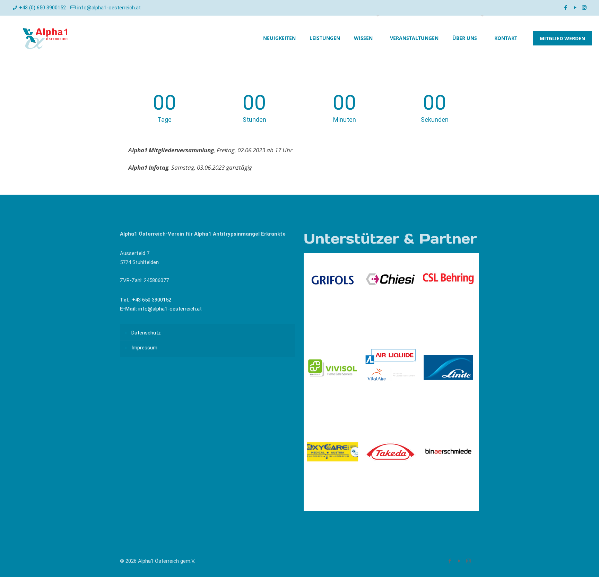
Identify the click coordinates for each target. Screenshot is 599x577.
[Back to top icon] (565, 562)
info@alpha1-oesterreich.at (109, 8)
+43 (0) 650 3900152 (42, 8)
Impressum (144, 348)
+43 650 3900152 (151, 300)
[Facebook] (565, 8)
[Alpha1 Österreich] (45, 38)
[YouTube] (575, 8)
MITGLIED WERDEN (562, 38)
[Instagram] (584, 8)
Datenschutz (146, 333)
